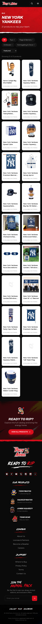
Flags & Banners (26, 40)
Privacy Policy (21, 566)
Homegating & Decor (26, 45)
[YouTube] (16, 474)
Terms (21, 570)
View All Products (19, 432)
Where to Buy (21, 562)
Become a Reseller (21, 544)
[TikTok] (11, 474)
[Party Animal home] (10, 3)
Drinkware (8, 45)
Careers (21, 548)
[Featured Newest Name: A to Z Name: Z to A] (9, 51)
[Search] (32, 3)
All (4, 40)
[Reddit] (26, 474)
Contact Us (21, 574)
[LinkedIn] (30, 474)
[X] (21, 474)
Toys (12, 40)
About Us (21, 536)
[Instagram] (7, 474)
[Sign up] (34, 598)
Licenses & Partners (21, 540)
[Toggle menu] (38, 3)
